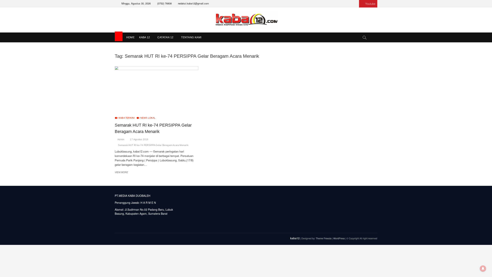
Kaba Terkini (127, 118)
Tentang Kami (191, 37)
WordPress (339, 238)
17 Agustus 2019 (139, 139)
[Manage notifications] (483, 268)
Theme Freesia (324, 238)
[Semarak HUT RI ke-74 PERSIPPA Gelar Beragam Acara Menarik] (156, 89)
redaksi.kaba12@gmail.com (193, 3)
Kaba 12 (144, 37)
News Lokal (148, 118)
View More (122, 172)
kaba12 (295, 238)
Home (130, 37)
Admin (120, 139)
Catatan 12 (165, 37)
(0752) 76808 (164, 3)
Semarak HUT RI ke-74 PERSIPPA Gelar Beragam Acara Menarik (153, 145)
